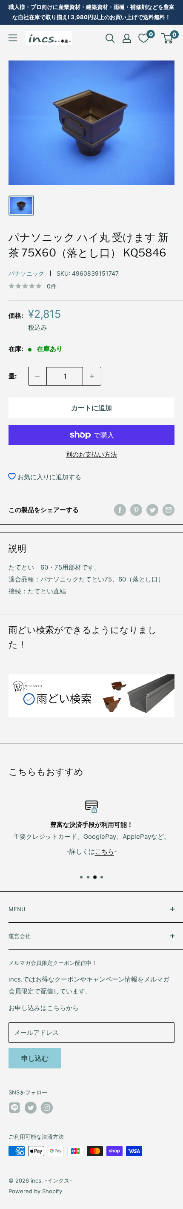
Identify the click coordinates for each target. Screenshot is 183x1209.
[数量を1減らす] (37, 376)
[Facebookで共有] (120, 510)
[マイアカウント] (127, 38)
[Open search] (110, 38)
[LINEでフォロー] (14, 1109)
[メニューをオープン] (13, 38)
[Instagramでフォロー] (47, 1108)
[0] (167, 38)
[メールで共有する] (168, 510)
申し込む (35, 1058)
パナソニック (26, 273)
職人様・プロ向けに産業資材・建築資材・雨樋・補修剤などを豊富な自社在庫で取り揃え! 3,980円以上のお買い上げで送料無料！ (91, 11)
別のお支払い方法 (91, 454)
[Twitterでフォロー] (31, 1108)
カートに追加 (91, 407)
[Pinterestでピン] (136, 510)
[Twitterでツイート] (152, 510)
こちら (104, 851)
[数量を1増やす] (92, 376)
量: (13, 376)
